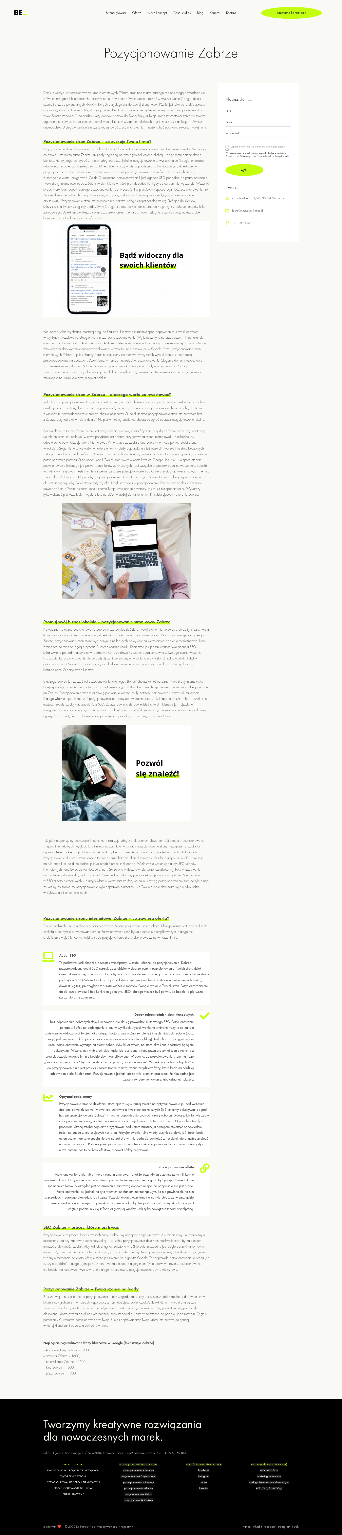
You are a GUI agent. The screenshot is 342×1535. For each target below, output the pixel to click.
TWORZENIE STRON (73, 1476)
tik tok (203, 1482)
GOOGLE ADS (269, 1470)
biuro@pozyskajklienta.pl (247, 211)
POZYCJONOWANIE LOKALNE (138, 1464)
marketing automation (269, 1476)
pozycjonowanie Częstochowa (138, 1476)
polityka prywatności (105, 1527)
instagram (203, 1476)
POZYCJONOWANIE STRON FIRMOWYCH (73, 1482)
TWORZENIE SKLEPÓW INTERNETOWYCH (73, 1470)
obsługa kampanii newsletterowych (269, 1482)
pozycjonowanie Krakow (138, 1500)
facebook (203, 1470)
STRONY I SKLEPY (73, 1464)
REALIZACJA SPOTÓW (269, 1488)
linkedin (203, 1488)
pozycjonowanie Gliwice (138, 1488)
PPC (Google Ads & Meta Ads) (269, 1464)
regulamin (127, 1527)
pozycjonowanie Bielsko (138, 1494)
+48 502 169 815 (243, 223)
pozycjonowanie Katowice (138, 1470)
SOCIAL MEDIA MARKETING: (204, 1464)
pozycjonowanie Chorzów (138, 1482)
